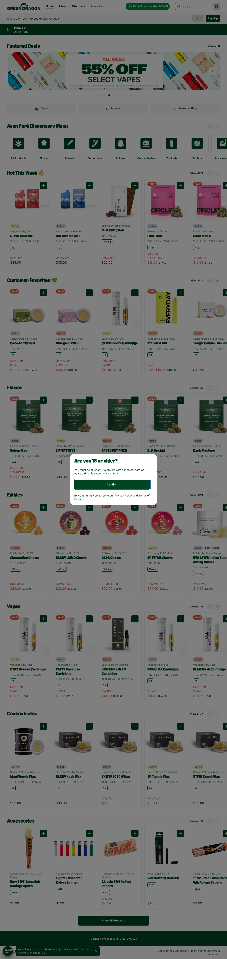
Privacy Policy (123, 495)
